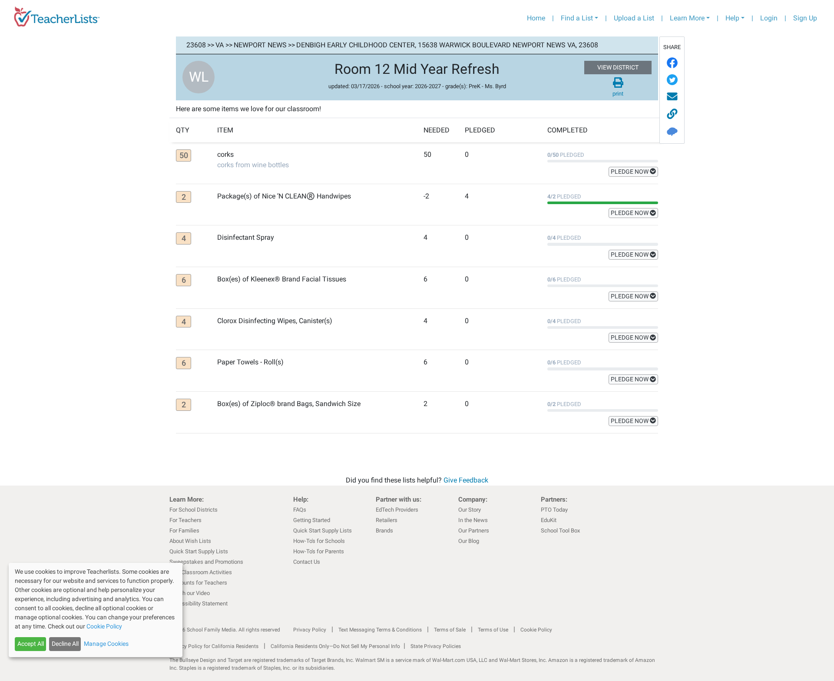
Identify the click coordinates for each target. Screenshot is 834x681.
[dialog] (95, 610)
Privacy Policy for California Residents (213, 646)
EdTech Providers (397, 509)
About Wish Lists (190, 541)
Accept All (30, 643)
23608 (196, 45)
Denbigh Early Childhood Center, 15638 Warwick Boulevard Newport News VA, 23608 (447, 45)
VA (219, 45)
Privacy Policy (309, 630)
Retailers (386, 520)
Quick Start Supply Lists (198, 551)
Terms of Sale (450, 630)
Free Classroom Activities (200, 572)
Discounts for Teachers (198, 582)
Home (536, 18)
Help (732, 18)
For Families (184, 530)
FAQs (299, 509)
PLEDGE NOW (630, 171)
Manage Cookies (106, 643)
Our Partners (473, 530)
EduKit (548, 520)
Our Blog (468, 541)
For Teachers (185, 520)
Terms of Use (493, 630)
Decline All (65, 643)
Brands (384, 530)
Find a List (577, 18)
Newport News (260, 45)
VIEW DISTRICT (618, 67)
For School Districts (193, 509)
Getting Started (311, 520)
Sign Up (805, 18)
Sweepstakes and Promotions (206, 562)
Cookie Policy (536, 630)
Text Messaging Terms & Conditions (380, 630)
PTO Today (554, 509)
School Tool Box (560, 530)
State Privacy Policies (435, 646)
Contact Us (306, 562)
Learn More (687, 18)
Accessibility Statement (198, 603)
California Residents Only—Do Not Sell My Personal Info (335, 646)
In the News (473, 520)
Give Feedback (465, 480)
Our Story (469, 509)
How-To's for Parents (318, 551)
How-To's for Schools (319, 541)
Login (769, 18)
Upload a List (634, 18)
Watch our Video (189, 593)
